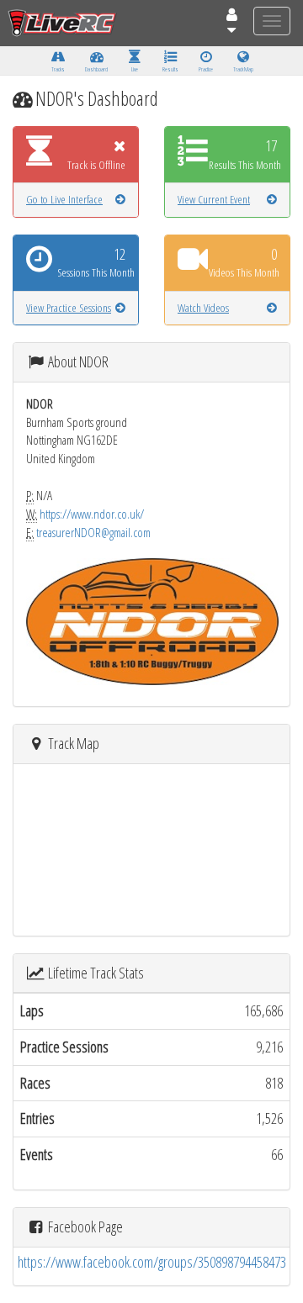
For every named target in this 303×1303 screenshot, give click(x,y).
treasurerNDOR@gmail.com (93, 532)
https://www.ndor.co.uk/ (92, 513)
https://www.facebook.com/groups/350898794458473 (152, 1262)
